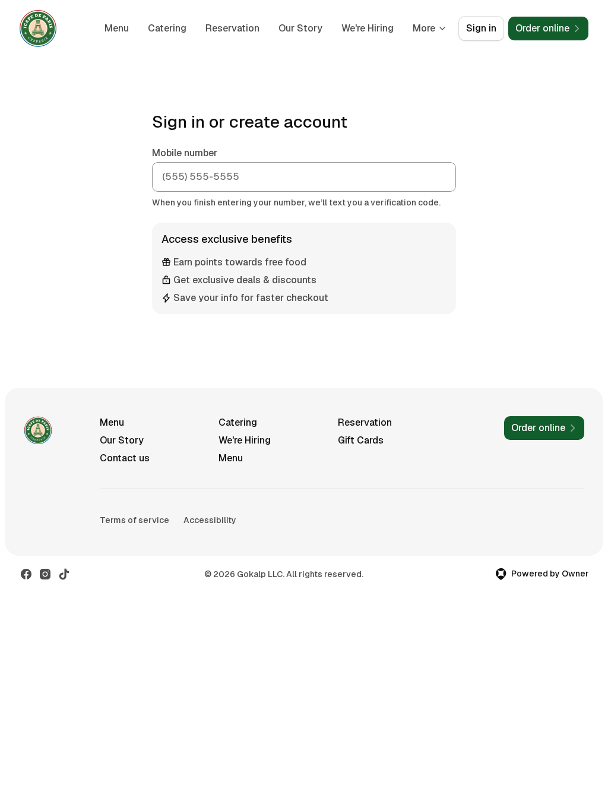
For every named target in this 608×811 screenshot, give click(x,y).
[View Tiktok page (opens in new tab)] (64, 574)
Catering (167, 28)
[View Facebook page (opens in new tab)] (26, 574)
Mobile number (184, 153)
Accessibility (209, 520)
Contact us (125, 458)
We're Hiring (367, 28)
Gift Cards (361, 440)
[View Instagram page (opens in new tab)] (45, 574)
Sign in (481, 28)
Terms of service (134, 520)
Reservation (232, 28)
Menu (116, 28)
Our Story (300, 28)
